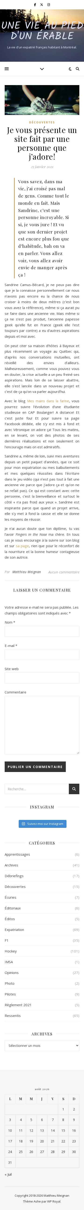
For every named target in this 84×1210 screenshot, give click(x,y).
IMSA (9, 961)
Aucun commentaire (63, 572)
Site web (12, 668)
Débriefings (14, 875)
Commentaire (15, 692)
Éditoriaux (13, 908)
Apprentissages (17, 854)
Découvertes (42, 122)
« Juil (8, 1174)
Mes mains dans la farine (48, 401)
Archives (11, 865)
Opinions (12, 972)
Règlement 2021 (18, 1004)
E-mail (11, 645)
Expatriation (14, 929)
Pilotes (10, 994)
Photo (9, 983)
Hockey (11, 951)
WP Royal (53, 1201)
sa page (22, 545)
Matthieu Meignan (26, 572)
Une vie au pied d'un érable (42, 31)
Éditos (10, 918)
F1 (7, 940)
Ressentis (13, 1015)
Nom (10, 622)
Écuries (10, 897)
